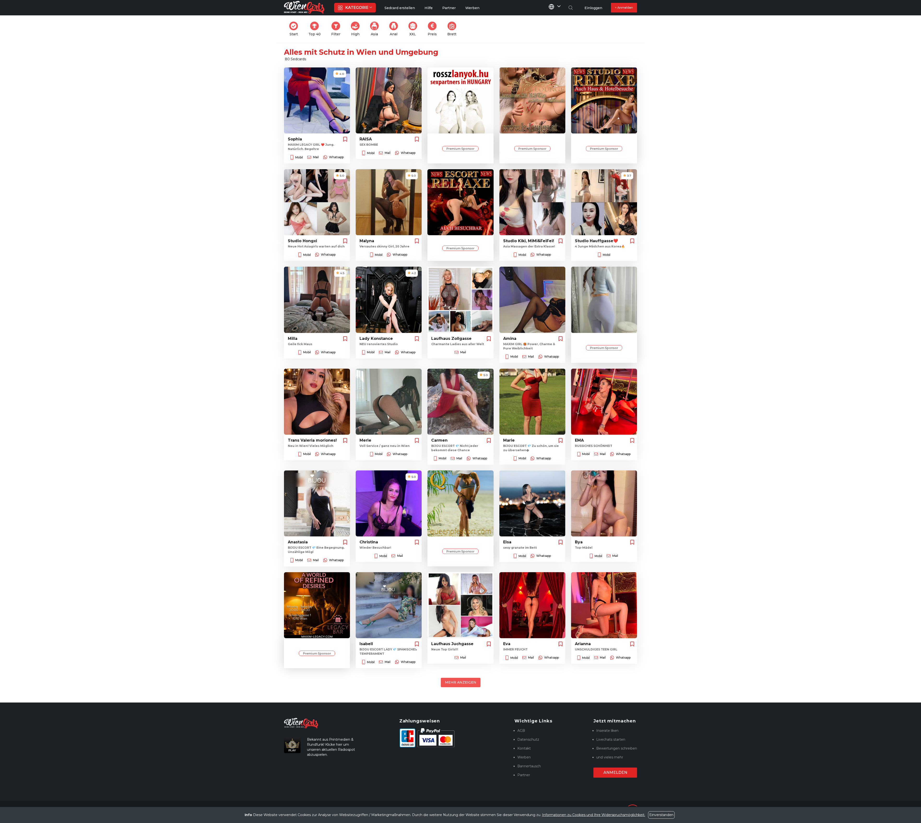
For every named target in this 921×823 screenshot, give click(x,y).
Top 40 (316, 29)
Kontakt (524, 748)
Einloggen (593, 8)
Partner (523, 775)
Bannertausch (529, 766)
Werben (524, 757)
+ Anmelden (624, 7)
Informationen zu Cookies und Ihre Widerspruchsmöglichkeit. (593, 815)
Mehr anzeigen (460, 682)
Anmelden (615, 772)
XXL (414, 29)
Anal (395, 29)
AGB (521, 730)
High (356, 29)
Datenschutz (528, 739)
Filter (337, 29)
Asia (376, 29)
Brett (453, 29)
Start (295, 29)
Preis (434, 29)
